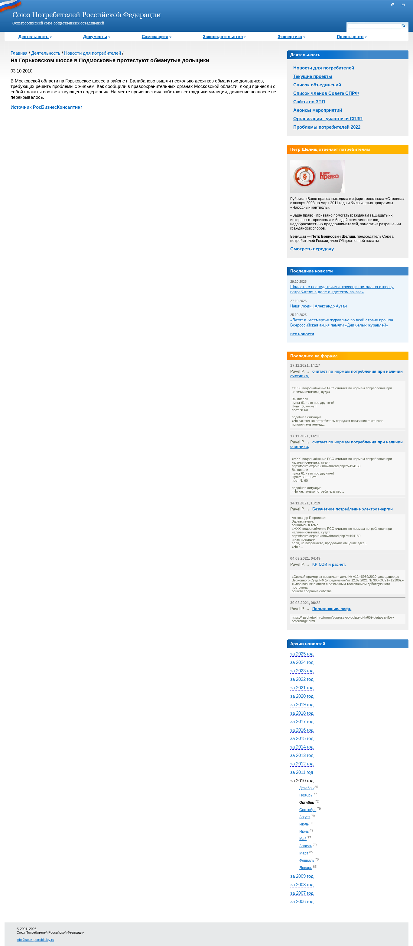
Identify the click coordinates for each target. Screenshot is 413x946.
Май (303, 839)
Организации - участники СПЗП (328, 118)
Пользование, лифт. (331, 609)
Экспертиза (290, 36)
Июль (304, 824)
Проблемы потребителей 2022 (326, 127)
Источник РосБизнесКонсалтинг (46, 107)
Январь (305, 868)
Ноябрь (305, 795)
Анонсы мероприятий (317, 110)
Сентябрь (307, 810)
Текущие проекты (312, 76)
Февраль (306, 860)
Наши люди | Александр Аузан (318, 306)
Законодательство (223, 36)
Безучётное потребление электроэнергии (352, 509)
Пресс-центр (350, 36)
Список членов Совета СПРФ (326, 93)
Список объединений (317, 84)
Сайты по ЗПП (309, 101)
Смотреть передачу (312, 248)
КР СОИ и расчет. (329, 564)
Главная (19, 53)
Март (303, 853)
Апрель (305, 846)
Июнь (304, 831)
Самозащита (155, 36)
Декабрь (306, 788)
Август (304, 817)
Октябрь (306, 802)
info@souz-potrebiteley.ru (35, 939)
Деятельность (33, 36)
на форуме (326, 355)
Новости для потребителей (92, 53)
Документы (95, 36)
